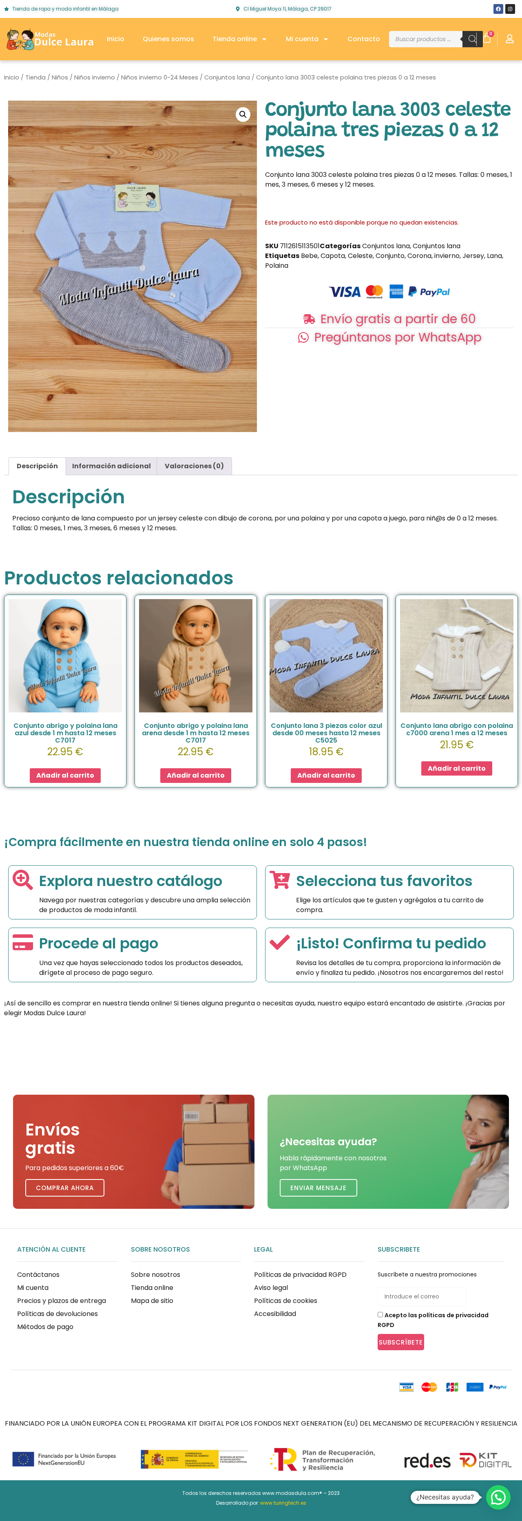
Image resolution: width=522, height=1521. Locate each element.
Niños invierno (94, 77)
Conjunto (390, 255)
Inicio (115, 39)
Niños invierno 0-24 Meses (159, 77)
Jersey (473, 255)
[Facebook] (498, 9)
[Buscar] (472, 39)
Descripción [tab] (37, 466)
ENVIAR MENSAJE (318, 1188)
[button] (243, 114)
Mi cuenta (302, 39)
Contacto (363, 39)
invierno (447, 255)
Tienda (35, 77)
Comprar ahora (65, 1188)
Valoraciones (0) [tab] (194, 466)
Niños (60, 77)
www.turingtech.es (283, 1502)
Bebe (309, 255)
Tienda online (234, 39)
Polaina (276, 265)
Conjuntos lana (227, 77)
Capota (333, 255)
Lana (494, 255)
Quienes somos (168, 39)
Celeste (360, 255)
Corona (419, 255)
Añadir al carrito (65, 775)
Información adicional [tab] (111, 466)
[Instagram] (510, 9)
